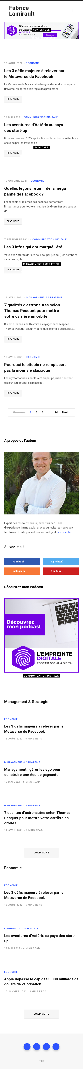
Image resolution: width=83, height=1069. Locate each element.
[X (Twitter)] (36, 1046)
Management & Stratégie (41, 264)
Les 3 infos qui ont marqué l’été (33, 247)
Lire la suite (64, 532)
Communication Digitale (41, 117)
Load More (41, 852)
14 (56, 412)
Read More (13, 99)
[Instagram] (46, 1046)
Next (65, 412)
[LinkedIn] (56, 1046)
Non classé (41, 30)
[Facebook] (27, 1046)
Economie (41, 147)
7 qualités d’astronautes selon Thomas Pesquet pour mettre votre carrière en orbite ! (32, 311)
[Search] (74, 10)
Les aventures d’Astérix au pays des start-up (41, 690)
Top (42, 1061)
